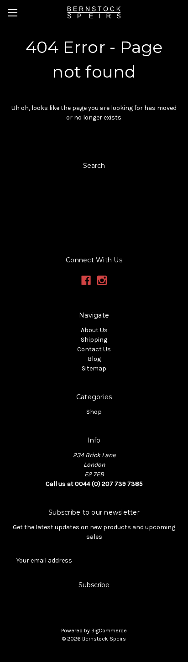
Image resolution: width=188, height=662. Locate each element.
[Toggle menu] (12, 12)
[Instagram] (102, 280)
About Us (94, 330)
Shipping (94, 340)
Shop (94, 412)
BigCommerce (109, 630)
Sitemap (94, 368)
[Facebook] (86, 280)
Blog (94, 359)
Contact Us (94, 349)
